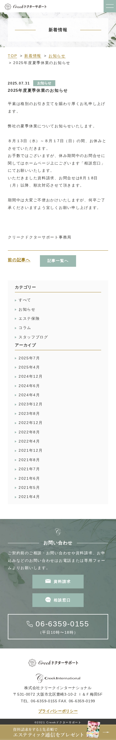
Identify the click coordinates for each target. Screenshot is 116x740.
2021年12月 (31, 450)
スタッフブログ (33, 337)
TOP (12, 56)
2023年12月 (31, 404)
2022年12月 (31, 423)
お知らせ (57, 56)
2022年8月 (29, 432)
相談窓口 (62, 600)
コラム (25, 328)
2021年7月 (29, 469)
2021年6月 (29, 478)
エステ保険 (29, 319)
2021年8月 (29, 460)
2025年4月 (29, 367)
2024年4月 (29, 395)
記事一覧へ (58, 261)
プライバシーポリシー (58, 711)
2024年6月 (29, 386)
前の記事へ (19, 260)
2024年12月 (31, 376)
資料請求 (62, 582)
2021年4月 (29, 497)
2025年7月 (29, 358)
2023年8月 (29, 414)
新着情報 (32, 56)
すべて (25, 300)
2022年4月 (29, 441)
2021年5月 (29, 488)
